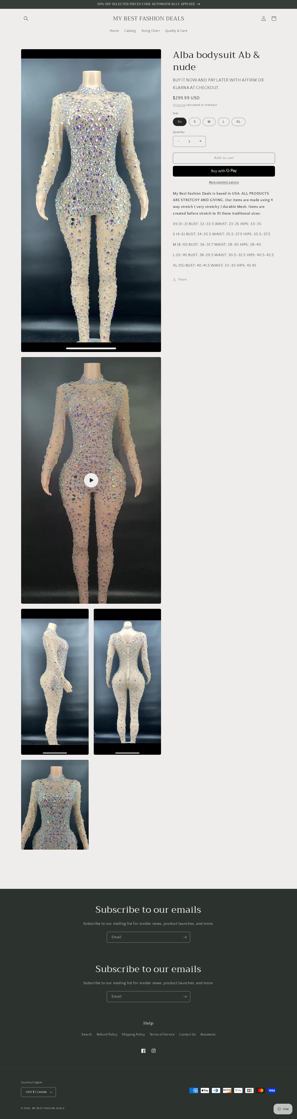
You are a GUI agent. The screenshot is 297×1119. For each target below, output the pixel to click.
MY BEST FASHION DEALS (48, 1108)
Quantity (179, 131)
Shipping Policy (133, 1034)
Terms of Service (162, 1034)
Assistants (208, 1034)
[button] (26, 18)
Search (86, 1034)
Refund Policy (107, 1034)
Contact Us (187, 1034)
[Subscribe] (185, 937)
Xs (180, 121)
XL (238, 121)
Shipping (179, 104)
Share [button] (182, 279)
